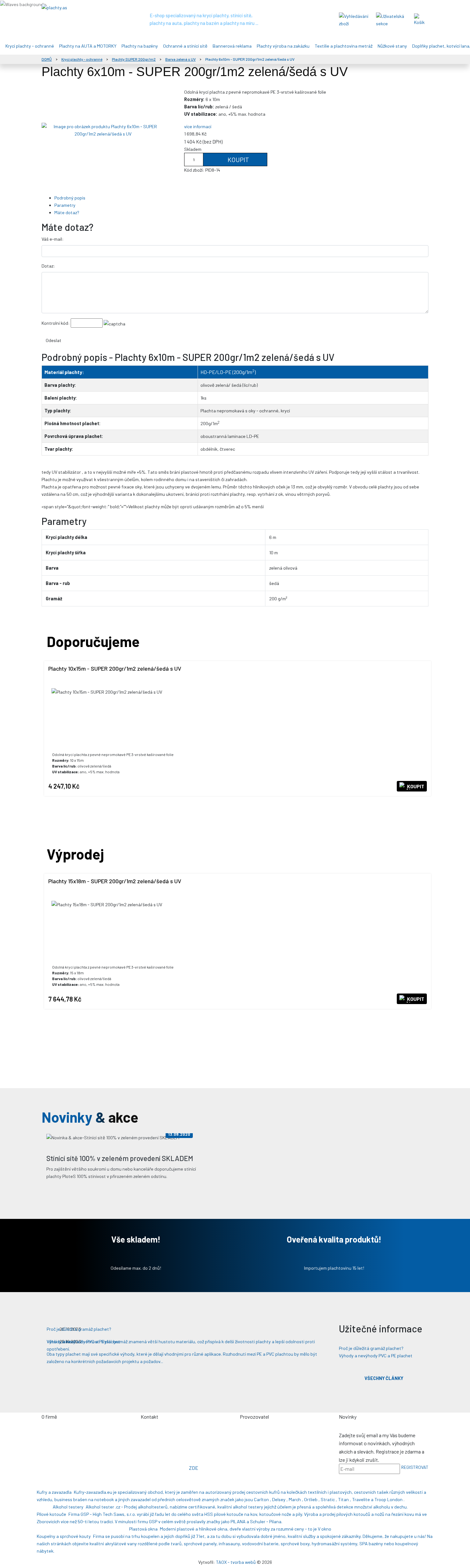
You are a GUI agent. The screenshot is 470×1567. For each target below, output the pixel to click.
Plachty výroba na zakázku (283, 46)
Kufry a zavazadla (54, 1492)
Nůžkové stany (392, 46)
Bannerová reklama (232, 46)
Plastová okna (143, 1529)
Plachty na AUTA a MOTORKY (87, 46)
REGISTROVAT (414, 1467)
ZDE (193, 1468)
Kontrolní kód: (56, 323)
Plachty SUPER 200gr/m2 (134, 59)
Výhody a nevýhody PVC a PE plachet (375, 1355)
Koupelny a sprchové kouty (64, 1536)
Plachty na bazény (139, 46)
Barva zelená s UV (180, 59)
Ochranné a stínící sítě (185, 46)
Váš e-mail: (53, 239)
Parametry (64, 205)
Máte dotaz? (66, 212)
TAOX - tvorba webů (236, 1562)
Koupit (237, 159)
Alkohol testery (68, 1506)
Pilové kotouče (51, 1514)
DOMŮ (47, 59)
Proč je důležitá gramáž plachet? (371, 1348)
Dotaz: (48, 266)
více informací (197, 126)
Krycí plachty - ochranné (29, 46)
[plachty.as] (81, 7)
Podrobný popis (69, 197)
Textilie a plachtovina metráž (343, 46)
